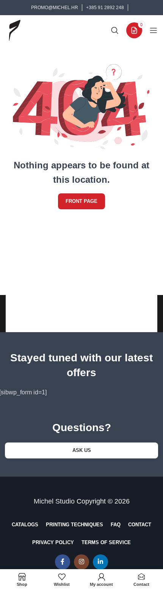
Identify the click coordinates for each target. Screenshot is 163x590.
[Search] (114, 30)
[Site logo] (14, 30)
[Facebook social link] (62, 562)
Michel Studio (54, 501)
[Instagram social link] (81, 562)
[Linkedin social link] (100, 562)
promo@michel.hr (54, 7)
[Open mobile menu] (153, 30)
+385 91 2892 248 (105, 7)
